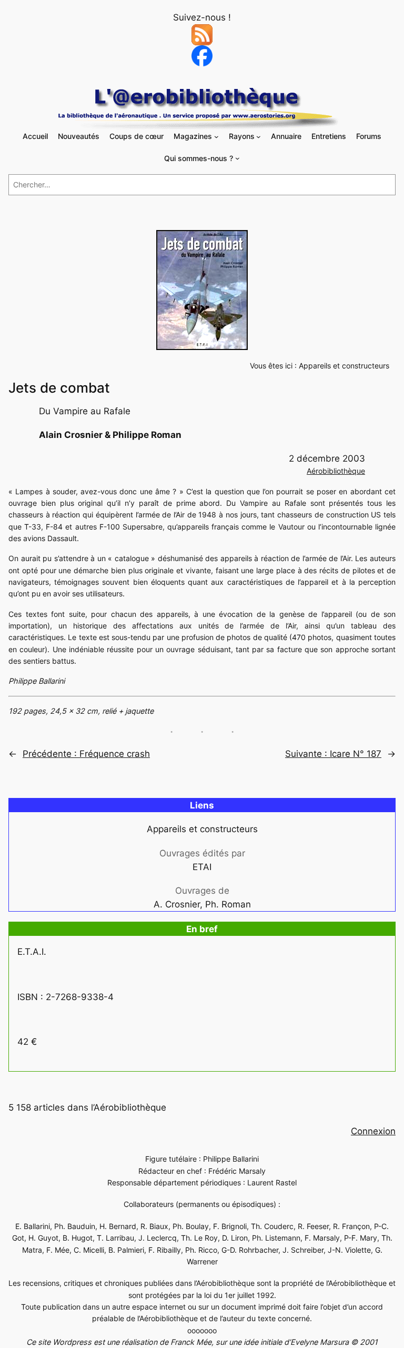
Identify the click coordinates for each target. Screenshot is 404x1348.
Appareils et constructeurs (344, 365)
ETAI (202, 867)
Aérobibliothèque (336, 470)
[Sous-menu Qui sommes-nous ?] (237, 158)
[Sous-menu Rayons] (258, 136)
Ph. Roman (228, 904)
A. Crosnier (177, 904)
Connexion (373, 1131)
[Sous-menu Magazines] (216, 136)
